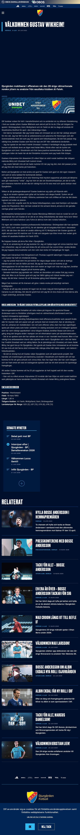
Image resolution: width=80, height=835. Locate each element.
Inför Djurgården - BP (22, 469)
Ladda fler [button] (22, 483)
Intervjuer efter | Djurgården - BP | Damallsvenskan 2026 (23, 447)
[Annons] (38, 105)
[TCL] (54, 6)
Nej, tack (46, 826)
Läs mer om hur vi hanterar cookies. (40, 817)
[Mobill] (24, 6)
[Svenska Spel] (48, 6)
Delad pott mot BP (21, 436)
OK (30, 826)
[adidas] (18, 6)
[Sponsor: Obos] (38, 1)
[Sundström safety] (42, 6)
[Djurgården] (40, 12)
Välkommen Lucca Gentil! (21, 460)
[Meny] (3, 13)
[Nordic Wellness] (30, 6)
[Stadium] (36, 6)
